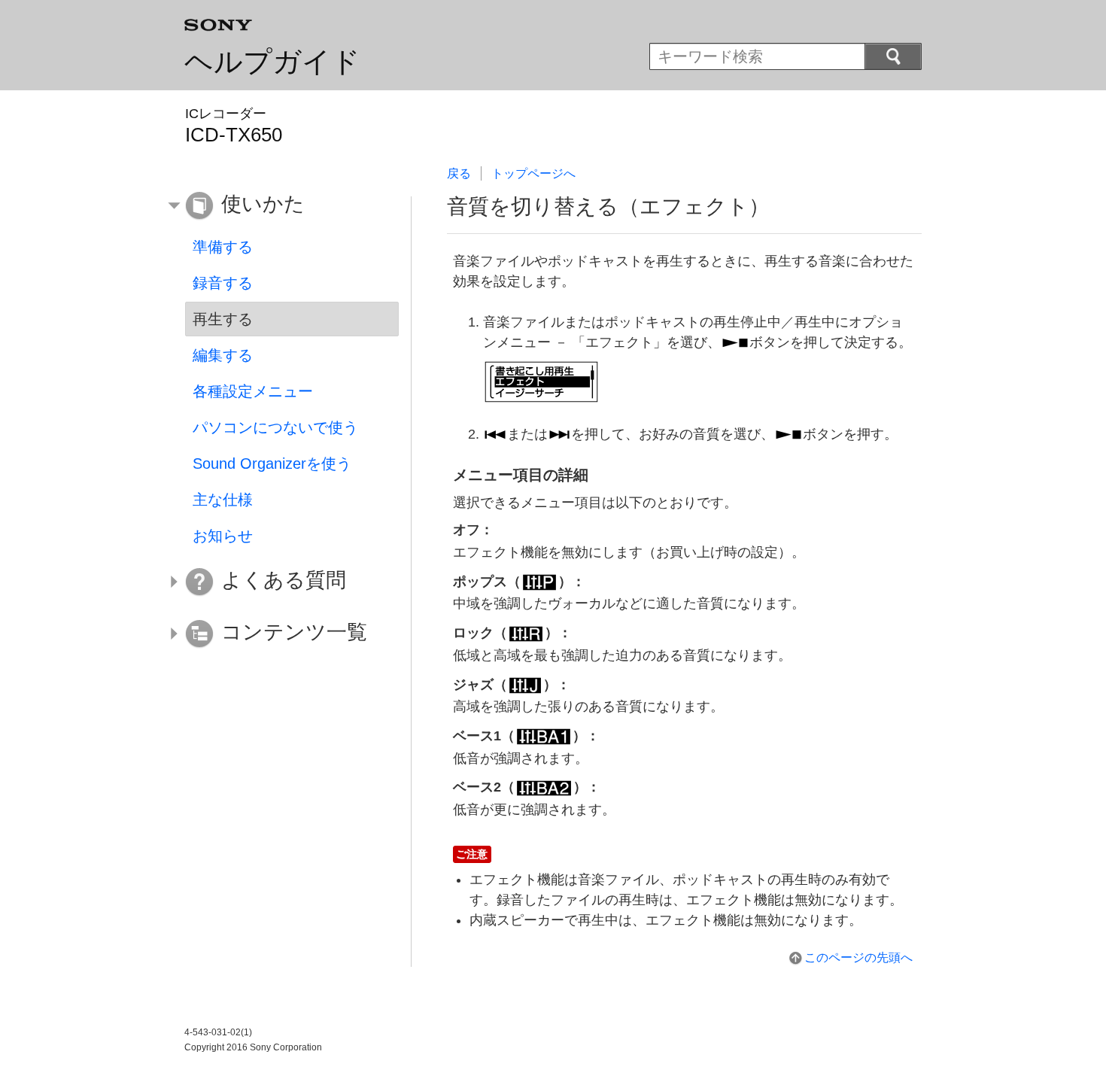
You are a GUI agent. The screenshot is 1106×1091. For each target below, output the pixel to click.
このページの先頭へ (858, 957)
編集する (223, 355)
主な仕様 (223, 499)
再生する (223, 319)
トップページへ (533, 173)
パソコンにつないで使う (275, 427)
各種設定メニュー (253, 391)
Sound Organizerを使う (272, 463)
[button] (281, 206)
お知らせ (223, 535)
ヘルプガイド (272, 61)
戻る (459, 173)
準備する (223, 247)
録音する (223, 283)
